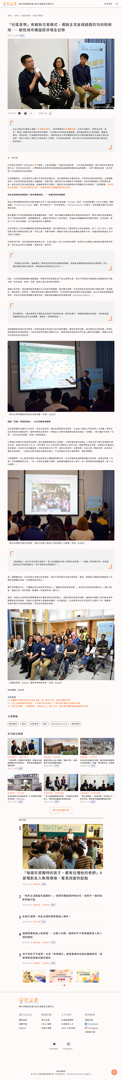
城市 (45, 723)
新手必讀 (45, 1019)
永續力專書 (46, 1028)
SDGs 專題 (46, 1023)
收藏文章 (43, 113)
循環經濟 (46, 942)
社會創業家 (25, 15)
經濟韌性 (13, 723)
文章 (16, 15)
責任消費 (36, 922)
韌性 (24, 723)
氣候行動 (57, 757)
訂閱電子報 (90, 1031)
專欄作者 (23, 1023)
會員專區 (108, 3)
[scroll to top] (114, 1072)
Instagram (93, 1028)
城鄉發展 (83, 757)
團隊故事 (23, 1019)
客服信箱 (89, 1019)
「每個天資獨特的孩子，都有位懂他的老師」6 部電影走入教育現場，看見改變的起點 (62, 875)
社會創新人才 (67, 1023)
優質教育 (36, 884)
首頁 (10, 15)
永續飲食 (46, 963)
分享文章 (12, 113)
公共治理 (93, 757)
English (22, 1028)
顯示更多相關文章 (61, 810)
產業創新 (11, 793)
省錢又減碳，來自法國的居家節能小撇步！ (46, 916)
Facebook (93, 1023)
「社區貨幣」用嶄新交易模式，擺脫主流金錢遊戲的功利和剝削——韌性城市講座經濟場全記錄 (25, 763)
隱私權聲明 (61, 1071)
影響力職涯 (38, 15)
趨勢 (22, 35)
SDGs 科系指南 (68, 1028)
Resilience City (59, 723)
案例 (57, 765)
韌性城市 (76, 723)
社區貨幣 (34, 723)
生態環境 (47, 757)
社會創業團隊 (67, 1019)
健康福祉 (36, 905)
